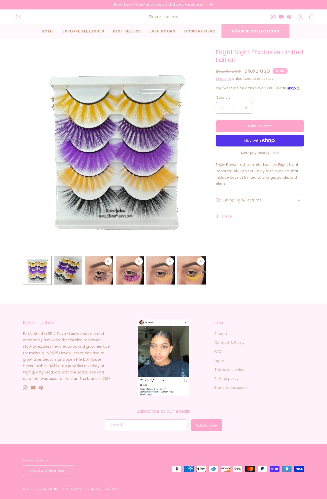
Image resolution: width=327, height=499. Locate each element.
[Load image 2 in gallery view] (68, 270)
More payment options (260, 153)
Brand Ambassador (231, 387)
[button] (18, 16)
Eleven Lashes (47, 489)
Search (220, 333)
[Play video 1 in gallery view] (99, 270)
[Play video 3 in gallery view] (160, 270)
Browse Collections (255, 31)
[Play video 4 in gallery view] (191, 270)
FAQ (217, 351)
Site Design (71, 489)
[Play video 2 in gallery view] (130, 270)
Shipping (223, 78)
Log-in (220, 360)
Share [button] (227, 216)
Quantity (223, 97)
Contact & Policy (229, 342)
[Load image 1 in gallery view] (37, 270)
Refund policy (226, 378)
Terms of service (229, 369)
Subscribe (206, 425)
